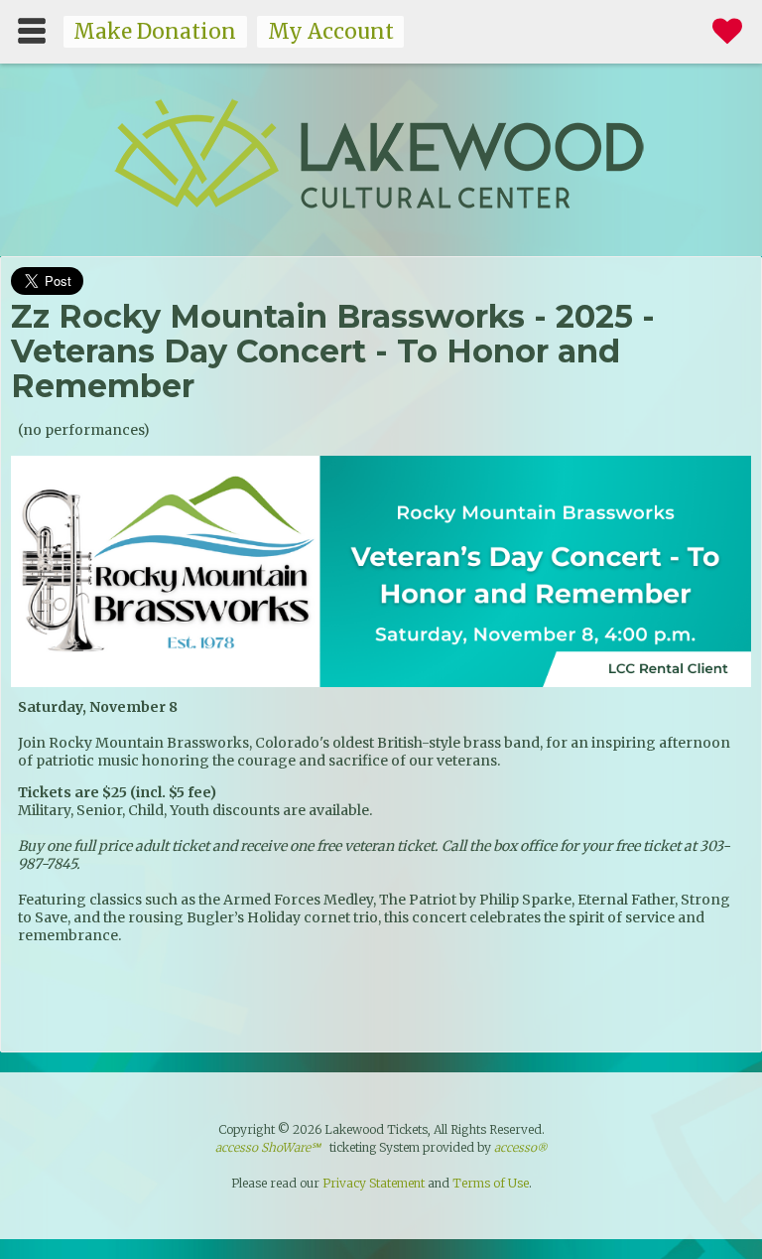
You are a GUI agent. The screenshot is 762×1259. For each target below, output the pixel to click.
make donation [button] (154, 32)
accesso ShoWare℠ (267, 1147)
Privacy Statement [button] (373, 1183)
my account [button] (331, 32)
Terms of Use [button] (490, 1183)
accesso (520, 1147)
